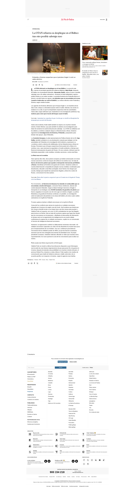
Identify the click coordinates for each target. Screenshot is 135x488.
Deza (49, 385)
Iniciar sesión (73, 361)
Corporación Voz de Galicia (43, 476)
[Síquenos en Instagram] (92, 460)
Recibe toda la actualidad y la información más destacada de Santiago (43, 452)
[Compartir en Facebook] (39, 85)
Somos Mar (71, 398)
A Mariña (50, 376)
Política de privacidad (56, 486)
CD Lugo (71, 418)
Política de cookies (64, 486)
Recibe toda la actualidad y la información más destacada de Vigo (70, 452)
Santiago (50, 398)
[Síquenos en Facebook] (84, 460)
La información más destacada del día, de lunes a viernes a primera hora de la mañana (43, 434)
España (70, 380)
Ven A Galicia (92, 389)
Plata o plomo (92, 387)
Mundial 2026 (72, 409)
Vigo (49, 401)
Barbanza (50, 380)
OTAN (40, 259)
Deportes (71, 387)
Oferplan (29, 409)
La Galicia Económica (74, 403)
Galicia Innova (92, 398)
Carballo (50, 382)
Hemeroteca (30, 379)
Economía (71, 378)
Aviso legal (48, 486)
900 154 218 (57, 472)
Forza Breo (71, 422)
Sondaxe (68, 476)
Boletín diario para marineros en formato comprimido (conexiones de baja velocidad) (95, 440)
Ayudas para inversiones (33, 424)
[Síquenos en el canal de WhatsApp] (84, 464)
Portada (71, 373)
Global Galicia (92, 378)
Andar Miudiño (72, 420)
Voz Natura (78, 476)
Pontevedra (51, 396)
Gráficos (71, 394)
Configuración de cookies (84, 486)
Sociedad (71, 389)
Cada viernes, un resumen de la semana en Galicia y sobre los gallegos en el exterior (43, 446)
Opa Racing (72, 415)
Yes (90, 407)
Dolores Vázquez (86, 77)
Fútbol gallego (72, 424)
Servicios (29, 407)
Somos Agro (72, 396)
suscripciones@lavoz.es (77, 472)
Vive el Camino (93, 394)
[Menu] (28, 19)
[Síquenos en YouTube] (99, 460)
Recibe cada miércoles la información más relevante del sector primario (69, 440)
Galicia (70, 376)
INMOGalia (30, 412)
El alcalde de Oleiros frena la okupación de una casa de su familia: (90, 73)
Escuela (91, 410)
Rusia (47, 259)
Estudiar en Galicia (94, 380)
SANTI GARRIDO (85, 65)
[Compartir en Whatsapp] (33, 85)
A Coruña (50, 373)
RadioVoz (64, 476)
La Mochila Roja (93, 396)
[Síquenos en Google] (88, 464)
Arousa (50, 378)
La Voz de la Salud (94, 373)
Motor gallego (72, 427)
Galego (91, 367)
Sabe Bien (91, 376)
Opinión (71, 385)
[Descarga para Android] (49, 461)
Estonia (43, 259)
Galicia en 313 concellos (54, 403)
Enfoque (91, 392)
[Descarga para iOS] (45, 461)
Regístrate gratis (62, 361)
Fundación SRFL (52, 476)
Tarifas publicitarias (32, 405)
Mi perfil (29, 387)
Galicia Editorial (93, 476)
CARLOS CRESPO (98, 65)
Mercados (91, 403)
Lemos (49, 389)
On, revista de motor (94, 412)
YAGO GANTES (92, 65)
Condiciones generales (73, 486)
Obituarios (71, 401)
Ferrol (49, 387)
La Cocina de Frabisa (94, 382)
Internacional (72, 382)
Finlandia (36, 259)
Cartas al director (31, 397)
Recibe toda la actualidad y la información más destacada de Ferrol (96, 446)
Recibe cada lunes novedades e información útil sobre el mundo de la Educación (42, 440)
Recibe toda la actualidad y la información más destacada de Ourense (96, 452)
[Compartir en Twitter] (42, 85)
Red (90, 385)
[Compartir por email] (36, 85)
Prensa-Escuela (84, 476)
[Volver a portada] (67, 19)
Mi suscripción (31, 374)
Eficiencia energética (32, 422)
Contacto (29, 416)
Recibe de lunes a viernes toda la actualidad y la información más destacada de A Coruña (70, 446)
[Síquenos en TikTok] (103, 460)
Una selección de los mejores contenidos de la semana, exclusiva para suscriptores (95, 434)
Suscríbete (30, 381)
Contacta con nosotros (33, 399)
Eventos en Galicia (32, 414)
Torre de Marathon (73, 411)
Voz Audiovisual (58, 476)
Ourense (50, 394)
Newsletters (30, 389)
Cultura (70, 392)
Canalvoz (73, 476)
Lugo (49, 392)
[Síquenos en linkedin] (96, 460)
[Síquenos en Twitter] (88, 460)
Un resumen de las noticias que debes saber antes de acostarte (69, 434)
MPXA (89, 476)
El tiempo (71, 405)
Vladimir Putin (52, 259)
